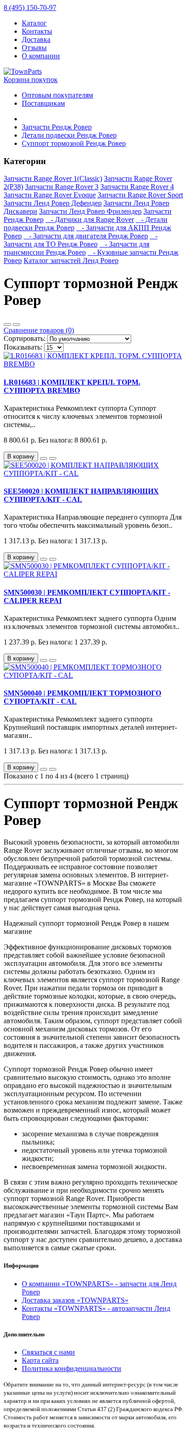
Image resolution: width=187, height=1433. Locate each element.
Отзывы (34, 48)
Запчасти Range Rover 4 (137, 187)
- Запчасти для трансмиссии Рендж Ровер (76, 248)
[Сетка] (16, 324)
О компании (41, 56)
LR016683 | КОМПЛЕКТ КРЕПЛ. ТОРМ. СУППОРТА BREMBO (72, 386)
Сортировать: (24, 338)
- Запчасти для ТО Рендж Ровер (80, 240)
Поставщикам (43, 103)
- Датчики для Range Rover (89, 219)
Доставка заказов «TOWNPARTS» (75, 1300)
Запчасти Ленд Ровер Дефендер (53, 203)
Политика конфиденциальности (71, 1368)
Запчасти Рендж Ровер (57, 127)
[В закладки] (43, 458)
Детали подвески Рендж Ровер (69, 135)
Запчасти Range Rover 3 (61, 187)
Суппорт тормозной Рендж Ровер (74, 143)
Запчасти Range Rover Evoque (50, 195)
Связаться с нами (48, 1352)
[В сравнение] (52, 458)
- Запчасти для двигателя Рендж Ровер (86, 236)
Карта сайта (40, 1360)
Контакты (37, 31)
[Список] (7, 324)
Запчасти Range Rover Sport (140, 195)
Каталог (34, 23)
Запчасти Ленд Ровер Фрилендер (90, 211)
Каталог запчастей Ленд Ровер (71, 260)
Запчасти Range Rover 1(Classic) (53, 178)
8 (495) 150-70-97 (30, 7)
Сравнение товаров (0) (39, 330)
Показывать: (23, 347)
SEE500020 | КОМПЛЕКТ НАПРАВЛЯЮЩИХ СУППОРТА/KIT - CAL (81, 495)
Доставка (36, 39)
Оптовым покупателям (57, 95)
